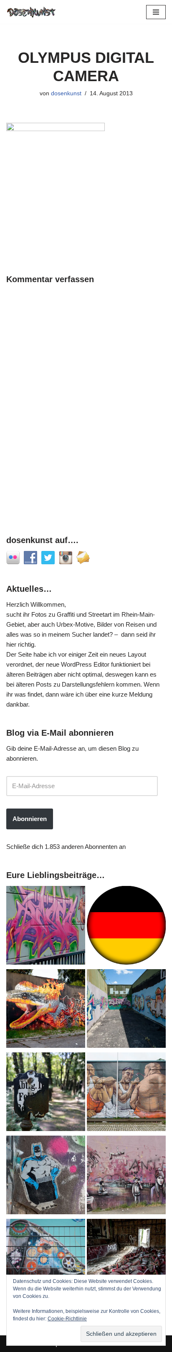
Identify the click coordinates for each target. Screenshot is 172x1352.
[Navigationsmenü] (156, 12)
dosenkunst (66, 93)
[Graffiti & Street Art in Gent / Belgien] (126, 1093)
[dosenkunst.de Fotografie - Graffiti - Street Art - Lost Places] (31, 12)
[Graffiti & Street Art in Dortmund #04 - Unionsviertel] (126, 1176)
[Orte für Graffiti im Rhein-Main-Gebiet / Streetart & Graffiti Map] (45, 926)
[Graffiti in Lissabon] (45, 1010)
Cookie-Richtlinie (67, 1319)
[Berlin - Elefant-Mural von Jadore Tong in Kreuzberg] (45, 1259)
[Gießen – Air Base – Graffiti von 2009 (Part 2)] (126, 1010)
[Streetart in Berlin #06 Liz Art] (45, 1176)
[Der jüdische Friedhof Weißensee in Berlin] (45, 1093)
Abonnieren (30, 818)
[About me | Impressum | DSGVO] (126, 926)
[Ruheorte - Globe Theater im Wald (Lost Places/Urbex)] (126, 1259)
